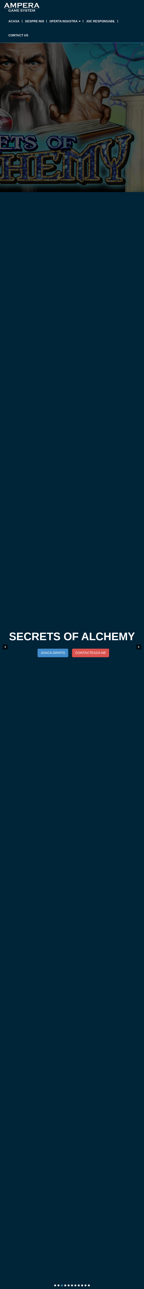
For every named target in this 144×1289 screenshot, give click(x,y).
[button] (5, 646)
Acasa (14, 21)
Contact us (18, 35)
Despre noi (34, 21)
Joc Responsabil (100, 21)
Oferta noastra (64, 21)
